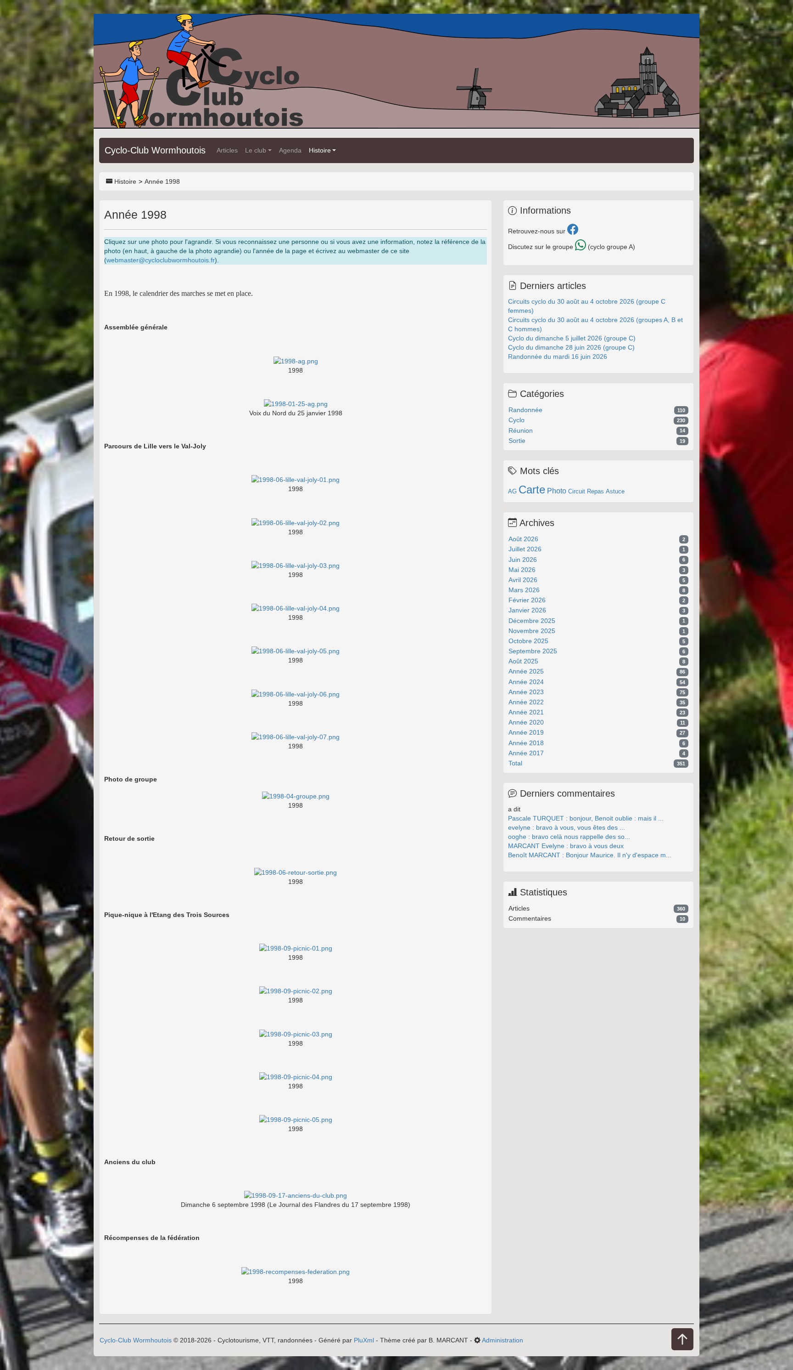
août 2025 (523, 661)
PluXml (364, 1340)
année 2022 (526, 702)
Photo (556, 491)
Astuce (615, 491)
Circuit (576, 491)
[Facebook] (572, 231)
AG (512, 491)
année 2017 (526, 753)
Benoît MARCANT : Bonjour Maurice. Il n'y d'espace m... (589, 855)
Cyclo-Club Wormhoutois (155, 150)
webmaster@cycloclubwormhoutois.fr (160, 260)
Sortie (516, 440)
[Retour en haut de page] (682, 1340)
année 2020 (526, 722)
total (515, 763)
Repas (595, 491)
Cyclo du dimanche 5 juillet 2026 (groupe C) (572, 338)
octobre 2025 (528, 641)
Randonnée (525, 409)
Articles (227, 150)
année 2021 (526, 712)
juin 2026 (522, 559)
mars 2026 (524, 590)
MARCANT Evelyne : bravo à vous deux (566, 845)
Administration (502, 1340)
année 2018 (526, 743)
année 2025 (526, 671)
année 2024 (526, 681)
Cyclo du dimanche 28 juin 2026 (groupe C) (571, 347)
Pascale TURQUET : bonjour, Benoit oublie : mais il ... (586, 818)
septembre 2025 (532, 651)
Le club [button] (255, 150)
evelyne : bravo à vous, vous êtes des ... (566, 827)
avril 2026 (522, 579)
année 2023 (526, 692)
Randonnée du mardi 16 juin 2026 (557, 356)
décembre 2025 (531, 620)
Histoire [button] (320, 150)
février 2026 (527, 600)
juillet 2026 (525, 549)
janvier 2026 (527, 610)
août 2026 (523, 539)
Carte (532, 489)
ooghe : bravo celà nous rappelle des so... (569, 836)
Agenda (290, 150)
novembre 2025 (531, 630)
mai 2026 (522, 569)
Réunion (520, 430)
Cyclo (516, 420)
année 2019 (526, 732)
